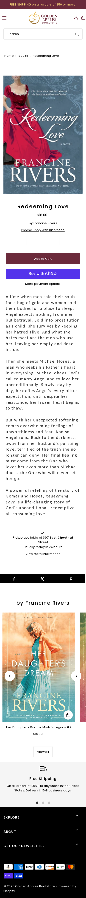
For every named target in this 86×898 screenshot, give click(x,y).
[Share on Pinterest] (71, 578)
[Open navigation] (13, 17)
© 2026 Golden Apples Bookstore (29, 886)
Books (23, 56)
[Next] (76, 676)
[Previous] (10, 676)
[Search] (77, 34)
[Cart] (83, 18)
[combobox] (43, 34)
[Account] (76, 18)
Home (9, 56)
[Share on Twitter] (42, 578)
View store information (43, 554)
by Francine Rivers (43, 603)
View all (43, 752)
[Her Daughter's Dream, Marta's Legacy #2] (38, 667)
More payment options (43, 284)
